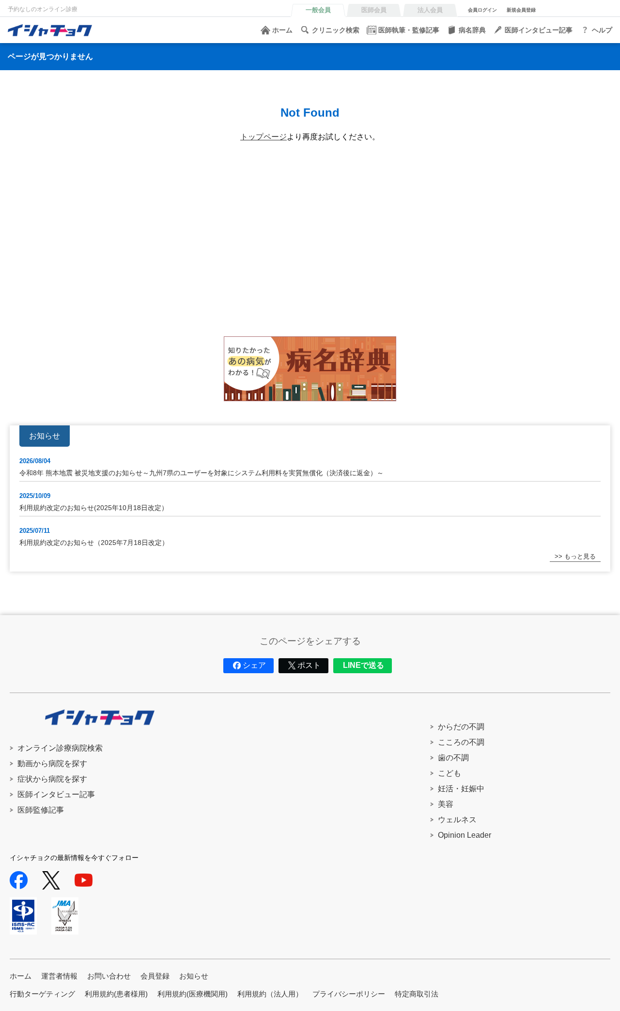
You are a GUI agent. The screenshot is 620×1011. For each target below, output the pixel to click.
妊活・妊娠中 (461, 789)
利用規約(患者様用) (116, 994)
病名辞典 (472, 30)
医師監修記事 (40, 810)
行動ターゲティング (42, 994)
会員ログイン (482, 10)
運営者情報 (59, 976)
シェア (254, 665)
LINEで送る (363, 665)
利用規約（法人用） (270, 994)
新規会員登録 (521, 10)
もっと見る (580, 556)
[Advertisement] (300, 244)
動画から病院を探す (52, 763)
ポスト (309, 665)
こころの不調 (461, 742)
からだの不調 (461, 727)
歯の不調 (453, 758)
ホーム (282, 30)
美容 (445, 804)
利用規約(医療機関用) (192, 994)
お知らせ (193, 976)
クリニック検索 (335, 30)
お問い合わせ (109, 976)
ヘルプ (602, 30)
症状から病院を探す (52, 779)
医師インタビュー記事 (539, 30)
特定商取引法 (416, 994)
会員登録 (155, 976)
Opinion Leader (464, 835)
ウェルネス (457, 819)
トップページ (263, 137)
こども (449, 773)
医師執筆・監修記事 (408, 30)
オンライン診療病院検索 (60, 748)
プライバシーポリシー (348, 994)
